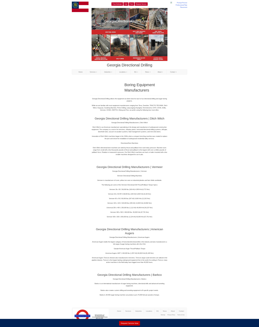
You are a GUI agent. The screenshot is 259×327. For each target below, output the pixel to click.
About (160, 72)
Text (131, 4)
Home (81, 72)
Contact (173, 72)
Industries (107, 72)
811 (135, 72)
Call (126, 4)
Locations (122, 72)
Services (93, 72)
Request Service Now (129, 323)
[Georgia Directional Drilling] (91, 316)
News (147, 72)
